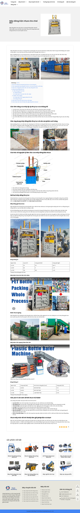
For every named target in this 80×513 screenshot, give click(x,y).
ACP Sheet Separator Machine (48, 456)
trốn (18, 82)
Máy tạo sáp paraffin (66, 474)
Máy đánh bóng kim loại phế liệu (14, 474)
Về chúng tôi (60, 2)
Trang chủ (13, 2)
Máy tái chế (22, 2)
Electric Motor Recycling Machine (31, 456)
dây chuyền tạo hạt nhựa (35, 201)
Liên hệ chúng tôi (70, 2)
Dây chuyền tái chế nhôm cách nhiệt (65, 456)
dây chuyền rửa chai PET (20, 201)
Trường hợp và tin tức (49, 2)
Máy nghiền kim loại (48, 474)
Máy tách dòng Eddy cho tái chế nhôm (31, 474)
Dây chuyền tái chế (34, 2)
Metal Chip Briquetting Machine (14, 456)
